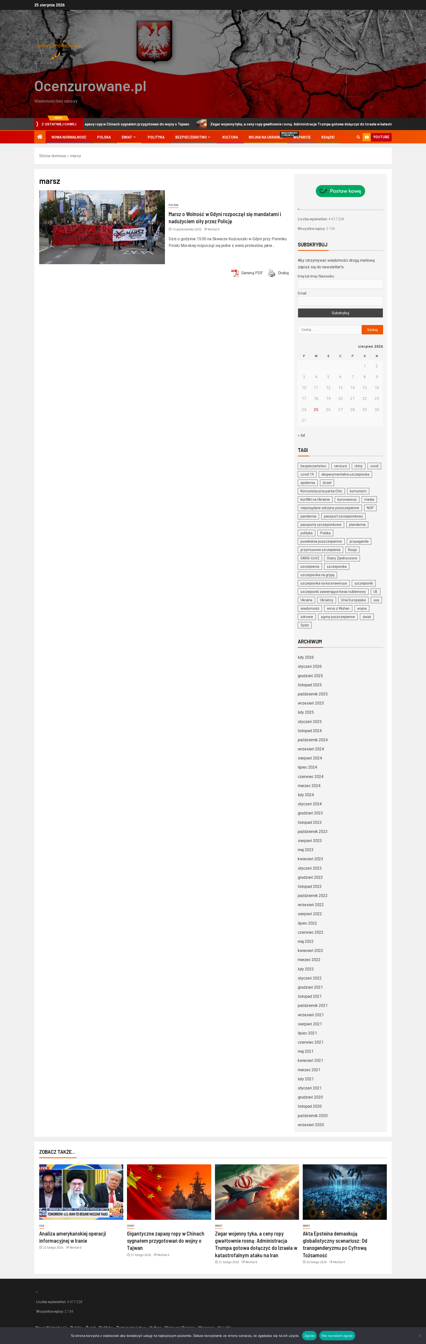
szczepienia (310, 567)
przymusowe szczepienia (320, 550)
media (369, 499)
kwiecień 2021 (310, 1060)
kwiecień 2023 (310, 859)
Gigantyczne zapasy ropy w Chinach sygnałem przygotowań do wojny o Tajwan (165, 1240)
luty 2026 (306, 657)
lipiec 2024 (307, 767)
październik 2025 (313, 694)
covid (374, 466)
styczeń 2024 (310, 804)
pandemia (308, 516)
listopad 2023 (310, 822)
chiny (359, 466)
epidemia (308, 483)
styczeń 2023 (310, 868)
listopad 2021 (310, 996)
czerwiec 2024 (310, 776)
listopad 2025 (310, 685)
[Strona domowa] (40, 137)
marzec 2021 (309, 1070)
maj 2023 (306, 849)
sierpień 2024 (310, 758)
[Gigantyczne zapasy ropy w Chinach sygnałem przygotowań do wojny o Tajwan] (169, 1192)
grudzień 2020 (310, 1097)
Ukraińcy (326, 600)
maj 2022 (306, 941)
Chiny (130, 1225)
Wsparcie (302, 137)
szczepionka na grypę (317, 575)
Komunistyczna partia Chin (321, 491)
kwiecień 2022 (310, 950)
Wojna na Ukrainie (266, 137)
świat (367, 617)
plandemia (357, 525)
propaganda (359, 541)
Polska (104, 137)
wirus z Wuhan (338, 608)
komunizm (358, 491)
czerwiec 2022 (310, 932)
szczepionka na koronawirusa (324, 583)
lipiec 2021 (307, 1033)
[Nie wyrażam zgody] (419, 1335)
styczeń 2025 (310, 721)
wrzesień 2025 (311, 703)
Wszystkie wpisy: (312, 229)
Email (302, 293)
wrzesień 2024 (311, 749)
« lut (301, 435)
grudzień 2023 (310, 813)
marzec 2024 (309, 785)
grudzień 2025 (310, 675)
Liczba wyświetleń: (313, 219)
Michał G (214, 229)
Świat (127, 137)
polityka (307, 533)
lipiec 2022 (307, 923)
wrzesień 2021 (311, 1015)
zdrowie (307, 617)
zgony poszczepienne (338, 617)
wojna (362, 608)
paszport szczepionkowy (343, 516)
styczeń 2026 (310, 666)
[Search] (358, 137)
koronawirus (347, 499)
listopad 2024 (310, 730)
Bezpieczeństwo (191, 137)
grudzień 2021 (310, 987)
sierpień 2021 (310, 1024)
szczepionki (364, 583)
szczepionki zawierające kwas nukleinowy (333, 592)
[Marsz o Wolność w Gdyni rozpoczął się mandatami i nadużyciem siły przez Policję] (102, 227)
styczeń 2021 (310, 1088)
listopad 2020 (310, 1106)
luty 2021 (306, 1079)
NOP (370, 508)
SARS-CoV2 (310, 558)
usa (376, 600)
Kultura (230, 137)
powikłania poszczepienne (321, 541)
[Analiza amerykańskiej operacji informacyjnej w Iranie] (81, 1192)
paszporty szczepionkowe (321, 525)
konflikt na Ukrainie (315, 499)
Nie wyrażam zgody (337, 1336)
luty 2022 (306, 969)
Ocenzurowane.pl (90, 85)
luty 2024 (306, 795)
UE (375, 592)
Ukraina (306, 600)
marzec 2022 (309, 959)
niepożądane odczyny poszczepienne (330, 508)
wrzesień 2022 (311, 904)
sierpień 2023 (310, 840)
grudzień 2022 (310, 877)
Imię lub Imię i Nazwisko (316, 276)
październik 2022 (313, 895)
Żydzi (305, 625)
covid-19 (307, 474)
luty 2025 (306, 712)
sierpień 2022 (310, 914)
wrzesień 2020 (311, 1124)
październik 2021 (313, 1005)
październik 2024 (313, 740)
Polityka (156, 137)
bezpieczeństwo (313, 466)
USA (41, 1225)
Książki (328, 137)
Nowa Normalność (69, 137)
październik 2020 (313, 1115)
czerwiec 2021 (310, 1042)
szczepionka (337, 567)
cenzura (340, 466)
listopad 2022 (310, 886)
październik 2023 (313, 831)
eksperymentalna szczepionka (345, 474)
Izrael (327, 483)
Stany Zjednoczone (342, 558)
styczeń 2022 (310, 978)
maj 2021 (306, 1051)
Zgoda (309, 1336)
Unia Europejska (353, 600)
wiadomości (310, 608)
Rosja (352, 550)
